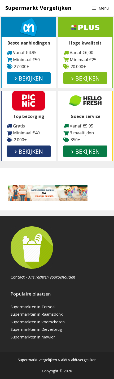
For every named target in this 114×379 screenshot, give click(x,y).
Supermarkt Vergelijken (38, 7)
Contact (18, 277)
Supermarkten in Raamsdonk (37, 314)
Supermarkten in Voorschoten (38, 321)
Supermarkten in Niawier (33, 337)
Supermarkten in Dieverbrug (36, 329)
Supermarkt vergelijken (37, 359)
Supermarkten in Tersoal (33, 306)
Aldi (64, 359)
